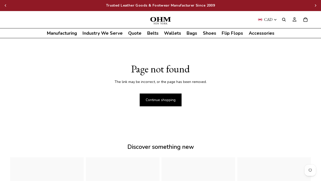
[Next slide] (315, 5)
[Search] (283, 19)
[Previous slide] (5, 5)
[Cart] (305, 19)
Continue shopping (161, 100)
